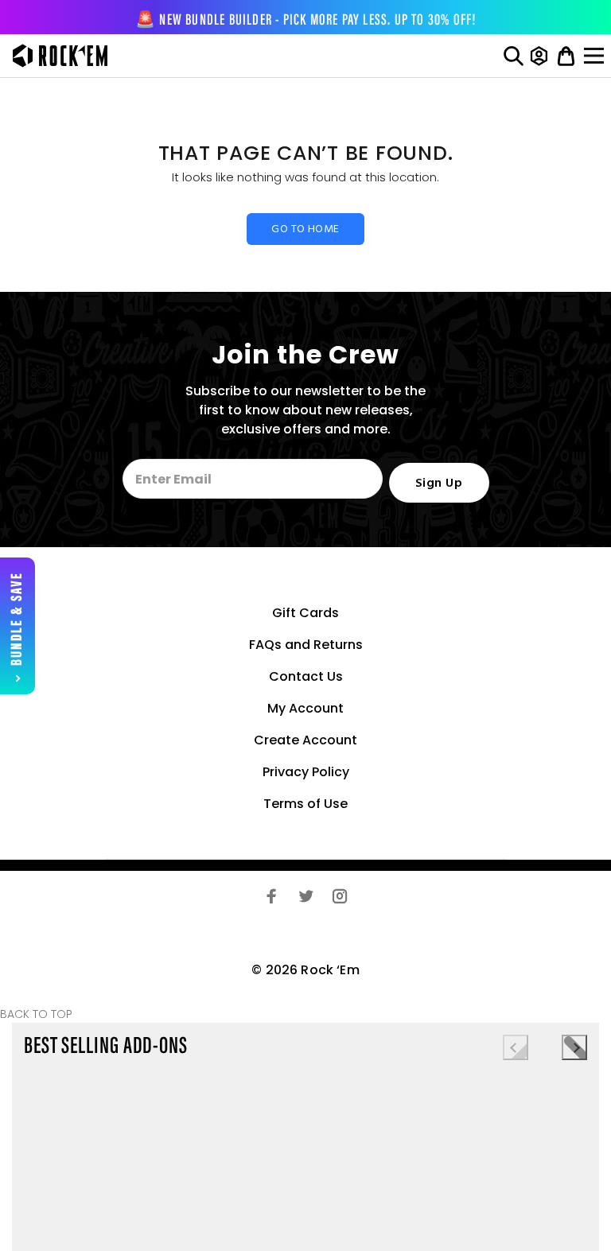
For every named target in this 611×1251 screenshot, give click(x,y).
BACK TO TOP (36, 1014)
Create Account (305, 740)
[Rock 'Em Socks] (56, 56)
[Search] (513, 56)
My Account (305, 708)
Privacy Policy (306, 772)
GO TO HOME (305, 229)
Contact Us (306, 676)
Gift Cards (305, 613)
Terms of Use (305, 804)
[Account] (539, 56)
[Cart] (566, 56)
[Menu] (596, 56)
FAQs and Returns (306, 644)
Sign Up (438, 483)
